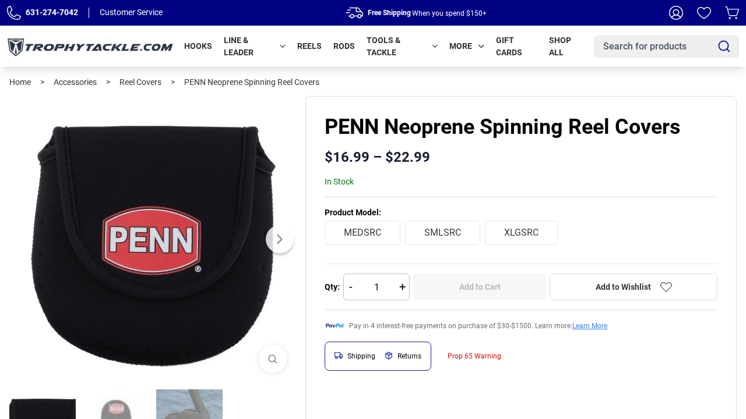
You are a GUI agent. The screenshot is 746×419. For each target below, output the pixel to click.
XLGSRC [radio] (521, 232)
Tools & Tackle (383, 46)
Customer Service (131, 12)
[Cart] (732, 13)
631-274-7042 (52, 12)
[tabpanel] (152, 239)
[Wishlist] (704, 13)
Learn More (589, 326)
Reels (309, 46)
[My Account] (676, 13)
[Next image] (280, 239)
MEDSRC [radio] (362, 232)
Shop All (560, 46)
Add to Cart (480, 287)
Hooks (198, 46)
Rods (344, 46)
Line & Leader (239, 46)
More (460, 46)
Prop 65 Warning (474, 356)
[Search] (724, 46)
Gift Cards (509, 46)
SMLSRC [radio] (442, 232)
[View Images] (273, 359)
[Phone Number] (14, 13)
